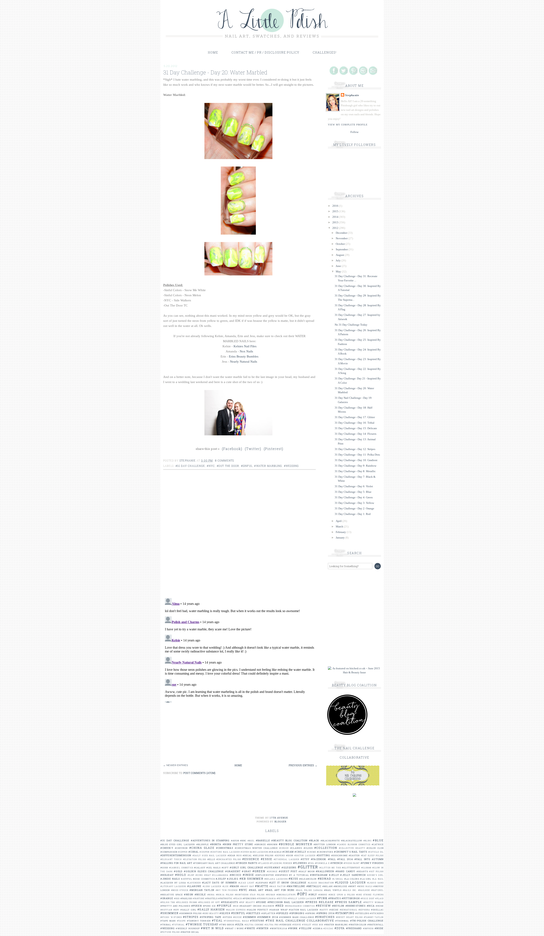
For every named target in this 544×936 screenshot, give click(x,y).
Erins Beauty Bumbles (243, 356)
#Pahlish (186, 898)
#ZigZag (328, 928)
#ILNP (191, 875)
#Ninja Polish (225, 894)
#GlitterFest (351, 867)
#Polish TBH (167, 902)
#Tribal (165, 924)
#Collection (325, 848)
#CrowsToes (325, 852)
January (340, 537)
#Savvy (324, 910)
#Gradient (233, 871)
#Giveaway (272, 867)
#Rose (380, 906)
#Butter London (325, 844)
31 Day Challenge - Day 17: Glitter (355, 417)
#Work (293, 928)
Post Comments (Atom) (199, 773)
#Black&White (330, 840)
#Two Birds (226, 924)
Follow (354, 132)
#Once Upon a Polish (342, 894)
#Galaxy (199, 867)
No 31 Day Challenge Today (351, 324)
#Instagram (318, 874)
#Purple (224, 906)
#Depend (280, 855)
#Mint (352, 886)
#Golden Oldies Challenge (204, 871)
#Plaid (379, 898)
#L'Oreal (337, 879)
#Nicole (200, 894)
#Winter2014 (278, 928)
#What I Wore (234, 928)
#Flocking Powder (281, 863)
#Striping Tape (210, 917)
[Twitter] (343, 70)
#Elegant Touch (171, 859)
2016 (335, 205)
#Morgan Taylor (202, 890)
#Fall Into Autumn (369, 859)
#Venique (285, 924)
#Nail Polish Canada (309, 890)
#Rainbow (269, 906)
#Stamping (344, 913)
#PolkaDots (229, 902)
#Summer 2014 (267, 917)
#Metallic (313, 886)
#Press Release (319, 902)
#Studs (227, 917)
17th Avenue (279, 817)
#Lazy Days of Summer (219, 882)
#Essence (250, 859)
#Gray (246, 871)
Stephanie (352, 95)
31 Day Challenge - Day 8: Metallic (355, 471)
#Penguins (249, 898)
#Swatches (325, 917)
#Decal (247, 855)
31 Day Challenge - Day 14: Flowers (355, 433)
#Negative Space (171, 894)
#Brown (272, 844)
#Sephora (364, 910)
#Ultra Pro (272, 924)
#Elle (211, 859)
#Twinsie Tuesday (202, 924)
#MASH (234, 886)
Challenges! (324, 52)
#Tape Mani (168, 920)
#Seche (334, 909)
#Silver (225, 913)
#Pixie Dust (368, 898)
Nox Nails (246, 351)
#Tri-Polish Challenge (367, 920)
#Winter (262, 928)
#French (336, 863)
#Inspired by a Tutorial (292, 875)
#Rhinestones (356, 905)
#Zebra (318, 928)
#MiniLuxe (340, 886)
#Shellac (377, 909)
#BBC (243, 840)
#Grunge (272, 871)
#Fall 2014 (345, 859)
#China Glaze (201, 848)
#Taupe (181, 921)
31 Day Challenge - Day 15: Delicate (356, 428)
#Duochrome (339, 855)
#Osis (177, 898)
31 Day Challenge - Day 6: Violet (354, 486)
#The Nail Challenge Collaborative (300, 920)
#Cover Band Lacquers (254, 852)
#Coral (193, 851)
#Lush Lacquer (212, 886)
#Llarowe (194, 886)
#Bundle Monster (295, 844)
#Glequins (289, 867)
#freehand (354, 928)
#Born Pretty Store (238, 844)
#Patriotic (225, 898)
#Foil (311, 863)
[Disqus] (240, 536)
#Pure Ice (209, 906)
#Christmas (224, 847)
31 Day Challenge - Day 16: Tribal (354, 422)
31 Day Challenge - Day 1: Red (353, 514)
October (341, 243)
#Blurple (202, 844)
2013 (335, 222)
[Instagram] (363, 70)
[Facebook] (334, 70)
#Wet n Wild (212, 928)
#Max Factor (277, 886)
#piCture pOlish (170, 932)
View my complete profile (348, 124)
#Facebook (318, 859)
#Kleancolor (308, 879)
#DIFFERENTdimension (175, 855)
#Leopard (262, 882)
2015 (335, 211)
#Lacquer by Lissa (173, 882)
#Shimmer (169, 913)
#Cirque (284, 848)
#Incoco (235, 874)
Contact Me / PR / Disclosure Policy (265, 52)
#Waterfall (375, 924)
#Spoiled (282, 913)
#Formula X (322, 863)
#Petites (282, 898)
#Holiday (167, 874)
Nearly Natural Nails (243, 361)
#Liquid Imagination (321, 883)
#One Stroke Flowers (370, 894)
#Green (259, 871)
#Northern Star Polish (250, 894)
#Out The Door (228, 465)
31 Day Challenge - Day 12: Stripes (355, 449)
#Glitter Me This (330, 867)
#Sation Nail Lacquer (303, 909)
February (341, 532)
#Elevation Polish (194, 859)
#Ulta (239, 924)
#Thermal (342, 920)
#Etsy (305, 859)
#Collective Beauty (352, 848)
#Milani (327, 886)
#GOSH (164, 867)
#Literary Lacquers (173, 886)
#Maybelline (296, 886)
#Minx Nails (365, 886)
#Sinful (246, 465)
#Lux (225, 886)
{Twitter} (253, 448)
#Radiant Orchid (250, 906)
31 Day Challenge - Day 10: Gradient (356, 460)
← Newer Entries (175, 765)
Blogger (281, 821)
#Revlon (338, 905)
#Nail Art (256, 890)
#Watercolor (358, 924)
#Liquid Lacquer (350, 882)
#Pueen (196, 905)
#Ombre (322, 894)
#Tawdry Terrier (199, 920)
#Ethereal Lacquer (286, 859)
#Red (279, 906)
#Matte (261, 886)
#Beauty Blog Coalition (289, 840)
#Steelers (362, 913)
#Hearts (362, 871)
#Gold (178, 871)
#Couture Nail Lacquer (225, 852)
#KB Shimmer (251, 878)
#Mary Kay (247, 886)
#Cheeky (166, 847)
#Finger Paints (246, 863)
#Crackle (275, 852)
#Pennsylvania (266, 898)
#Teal (217, 920)
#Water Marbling (268, 465)
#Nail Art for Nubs (280, 890)
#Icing (199, 875)
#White (250, 928)
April (339, 521)
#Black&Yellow (351, 840)
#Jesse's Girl (375, 875)
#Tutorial (178, 924)
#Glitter (308, 867)
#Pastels (211, 898)
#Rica (371, 905)
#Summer (249, 917)
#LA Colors (351, 879)
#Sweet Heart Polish (349, 917)
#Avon (235, 840)
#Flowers (300, 863)
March (340, 526)
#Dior (289, 855)
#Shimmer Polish (190, 913)
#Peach (237, 898)
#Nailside (364, 890)
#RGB (235, 906)
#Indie (248, 875)
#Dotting (323, 855)
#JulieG (232, 878)
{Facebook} (232, 448)
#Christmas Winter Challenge (256, 848)
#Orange (166, 898)
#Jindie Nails (170, 878)
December (342, 232)
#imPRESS (368, 928)
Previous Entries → (303, 765)
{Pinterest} (273, 448)
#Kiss (293, 878)
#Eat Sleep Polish (372, 855)
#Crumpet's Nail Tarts (350, 851)
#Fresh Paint (352, 863)
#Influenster (264, 875)
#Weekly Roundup (188, 928)
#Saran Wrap (278, 909)
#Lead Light (246, 883)
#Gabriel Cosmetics (181, 867)
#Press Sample (348, 902)
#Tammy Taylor (374, 917)
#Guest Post (288, 871)
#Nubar (270, 894)
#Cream (288, 851)
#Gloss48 (366, 867)
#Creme (311, 852)
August (340, 254)
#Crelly (300, 851)
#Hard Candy (345, 871)
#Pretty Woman (373, 902)
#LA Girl (365, 879)
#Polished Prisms (186, 902)
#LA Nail (378, 879)
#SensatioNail (348, 910)
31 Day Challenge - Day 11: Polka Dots (357, 454)
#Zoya (339, 928)
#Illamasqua (220, 875)
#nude (379, 928)
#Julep (221, 878)
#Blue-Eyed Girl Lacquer (177, 844)
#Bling (367, 840)
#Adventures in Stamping (210, 840)
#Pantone (199, 898)
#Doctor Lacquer (305, 855)
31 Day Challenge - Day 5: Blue (353, 491)
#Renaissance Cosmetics (300, 906)
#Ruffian (166, 910)
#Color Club (375, 848)
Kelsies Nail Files (245, 346)
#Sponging (297, 913)
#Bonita (215, 844)
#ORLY (313, 894)
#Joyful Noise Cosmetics (198, 879)
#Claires (296, 848)
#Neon (188, 894)
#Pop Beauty (247, 902)
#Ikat (207, 875)
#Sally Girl (188, 909)
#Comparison (168, 852)
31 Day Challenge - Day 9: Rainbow (355, 465)
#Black (314, 840)
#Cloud (308, 848)
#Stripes (191, 917)
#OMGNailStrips (286, 894)
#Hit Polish (376, 871)
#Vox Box (317, 924)
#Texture (257, 920)
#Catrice (378, 844)
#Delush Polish (263, 855)
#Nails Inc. (350, 890)
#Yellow (305, 928)
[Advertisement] (240, 733)
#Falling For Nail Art (176, 863)
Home (213, 52)
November (342, 238)
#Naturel (377, 890)
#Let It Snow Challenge (288, 882)
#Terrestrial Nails (236, 921)
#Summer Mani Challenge (296, 917)
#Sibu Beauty (211, 913)
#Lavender (194, 883)
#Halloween (325, 871)
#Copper (183, 852)
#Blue (378, 840)
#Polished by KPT (209, 902)
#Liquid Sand (375, 883)
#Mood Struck (179, 890)
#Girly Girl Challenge (247, 867)
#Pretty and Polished (175, 906)
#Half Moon (307, 871)
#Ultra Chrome (254, 924)
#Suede (237, 917)
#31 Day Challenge (190, 465)
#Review (323, 906)
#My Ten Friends (227, 890)
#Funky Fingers (372, 863)
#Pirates (334, 898)
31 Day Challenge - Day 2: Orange (354, 508)
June (339, 266)
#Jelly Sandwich (353, 874)
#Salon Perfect (257, 909)
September (342, 249)
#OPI (302, 894)
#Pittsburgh (351, 898)
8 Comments (224, 460)
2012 (335, 227)
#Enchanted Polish (228, 859)
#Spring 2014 (325, 913)
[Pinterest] (353, 70)
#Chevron (181, 848)
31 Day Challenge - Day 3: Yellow (354, 502)
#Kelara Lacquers (276, 879)
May (339, 271)
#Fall (332, 859)
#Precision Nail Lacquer (286, 902)
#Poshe (261, 902)
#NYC (211, 465)
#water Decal (190, 932)
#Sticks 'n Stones (171, 917)
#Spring (310, 913)
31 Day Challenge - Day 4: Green (354, 497)
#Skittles (253, 913)
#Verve (296, 924)
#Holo (180, 875)
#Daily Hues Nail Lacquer (210, 855)
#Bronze (260, 844)
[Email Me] (373, 70)
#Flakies (263, 863)
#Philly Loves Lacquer (302, 898)
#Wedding (291, 465)
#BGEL (251, 840)
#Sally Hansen (211, 909)
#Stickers (377, 913)
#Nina (211, 894)
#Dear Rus (235, 855)
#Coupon (205, 852)
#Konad (324, 878)
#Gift (225, 867)
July (338, 260)
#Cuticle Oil (376, 852)
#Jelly (334, 874)
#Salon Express (236, 910)
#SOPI (176, 910)
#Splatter (268, 913)
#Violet (307, 924)
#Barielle (263, 840)
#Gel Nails (213, 867)
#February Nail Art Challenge (214, 863)
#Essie (266, 859)
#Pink (322, 898)
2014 (335, 216)
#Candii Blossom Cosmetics (353, 844)
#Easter (354, 855)
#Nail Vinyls (333, 890)
